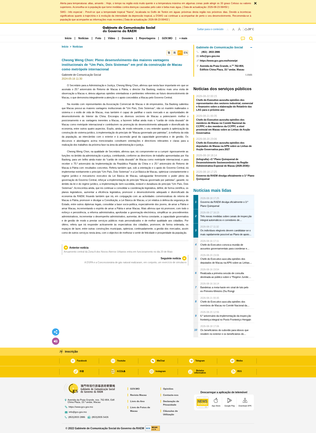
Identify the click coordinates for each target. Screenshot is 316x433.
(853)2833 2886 (76, 417)
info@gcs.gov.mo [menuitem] (210, 56)
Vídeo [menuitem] (111, 38)
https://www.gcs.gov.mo (81, 407)
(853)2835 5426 (100, 417)
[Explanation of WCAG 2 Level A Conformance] (152, 428)
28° (251, 29)
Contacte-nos (170, 395)
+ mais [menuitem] (248, 74)
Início (65, 46)
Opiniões (168, 388)
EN (186, 52)
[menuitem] (83, 38)
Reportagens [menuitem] (147, 38)
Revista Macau (138, 395)
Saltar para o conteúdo (210, 29)
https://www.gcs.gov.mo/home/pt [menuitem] (218, 60)
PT (180, 52)
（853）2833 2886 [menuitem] (210, 52)
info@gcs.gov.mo (78, 412)
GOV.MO (135, 388)
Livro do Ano (137, 401)
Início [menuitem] (68, 38)
